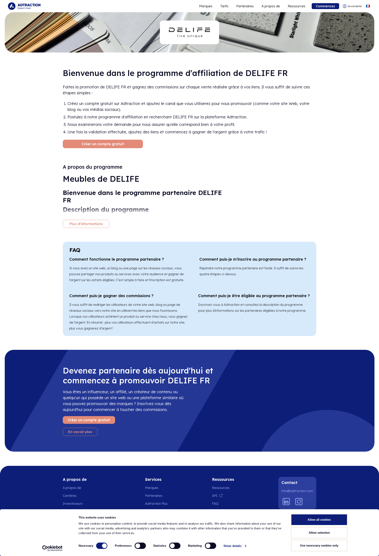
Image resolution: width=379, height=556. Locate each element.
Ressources (296, 6)
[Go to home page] (24, 6)
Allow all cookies (319, 519)
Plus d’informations (86, 224)
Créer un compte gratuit (103, 144)
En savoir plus (80, 432)
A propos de (271, 6)
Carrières (70, 496)
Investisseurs (73, 503)
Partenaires (245, 6)
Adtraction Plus (156, 503)
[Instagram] (299, 501)
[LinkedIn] (286, 501)
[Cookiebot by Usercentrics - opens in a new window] (52, 548)
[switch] (140, 546)
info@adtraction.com (297, 491)
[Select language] (368, 6)
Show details (232, 546)
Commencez (325, 6)
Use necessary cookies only (319, 545)
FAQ (215, 503)
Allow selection (319, 532)
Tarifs (224, 6)
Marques (205, 6)
